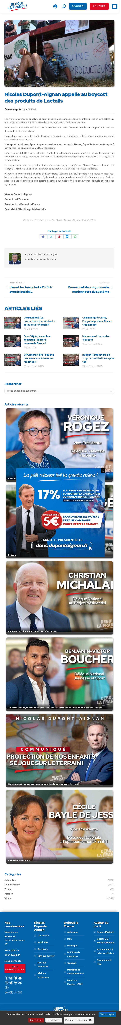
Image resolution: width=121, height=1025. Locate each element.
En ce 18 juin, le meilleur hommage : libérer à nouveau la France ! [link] (37, 340)
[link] (114, 6)
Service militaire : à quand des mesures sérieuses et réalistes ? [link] (39, 358)
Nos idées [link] (42, 942)
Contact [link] (71, 963)
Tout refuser (36, 1020)
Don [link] (69, 938)
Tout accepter (107, 1014)
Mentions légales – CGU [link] (74, 982)
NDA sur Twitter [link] (46, 955)
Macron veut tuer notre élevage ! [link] (96, 338)
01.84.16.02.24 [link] (12, 954)
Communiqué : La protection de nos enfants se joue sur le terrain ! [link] (39, 321)
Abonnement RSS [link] (104, 962)
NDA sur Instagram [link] (43, 975)
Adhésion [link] (72, 932)
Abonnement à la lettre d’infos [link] (105, 951)
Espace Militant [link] (105, 932)
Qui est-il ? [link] (43, 935)
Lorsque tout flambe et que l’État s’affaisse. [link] (32, 631)
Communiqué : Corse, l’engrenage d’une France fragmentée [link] (97, 321)
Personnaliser (54, 1020)
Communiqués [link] (12, 109)
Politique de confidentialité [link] (75, 971)
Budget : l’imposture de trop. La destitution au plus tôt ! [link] (98, 358)
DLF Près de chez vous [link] (73, 954)
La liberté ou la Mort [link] (19, 860)
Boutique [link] (72, 945)
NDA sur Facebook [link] (42, 964)
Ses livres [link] (42, 949)
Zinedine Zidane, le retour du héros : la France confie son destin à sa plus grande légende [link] (55, 707)
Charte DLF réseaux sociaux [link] (105, 940)
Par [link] (66, 220)
